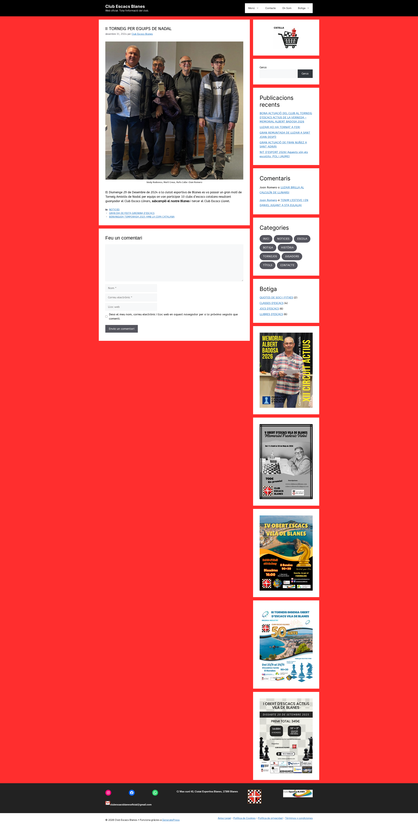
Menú (251, 8)
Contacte (270, 8)
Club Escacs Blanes (125, 6)
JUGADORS (292, 256)
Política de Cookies (244, 818)
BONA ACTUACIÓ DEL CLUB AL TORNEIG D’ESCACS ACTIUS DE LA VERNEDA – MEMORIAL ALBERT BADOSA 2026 (286, 117)
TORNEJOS (270, 256)
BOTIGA (268, 247)
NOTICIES (114, 209)
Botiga (301, 8)
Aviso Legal (224, 818)
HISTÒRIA (287, 247)
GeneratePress (171, 819)
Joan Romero (268, 200)
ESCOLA (302, 238)
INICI (266, 238)
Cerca (263, 67)
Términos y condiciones (299, 818)
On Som (286, 8)
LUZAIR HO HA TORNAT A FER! (280, 127)
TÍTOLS (267, 265)
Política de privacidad (270, 818)
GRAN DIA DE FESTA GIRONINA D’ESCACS (131, 213)
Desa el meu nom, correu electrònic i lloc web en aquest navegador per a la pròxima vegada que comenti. (173, 316)
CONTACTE (287, 265)
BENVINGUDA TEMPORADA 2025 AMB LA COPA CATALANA (142, 216)
